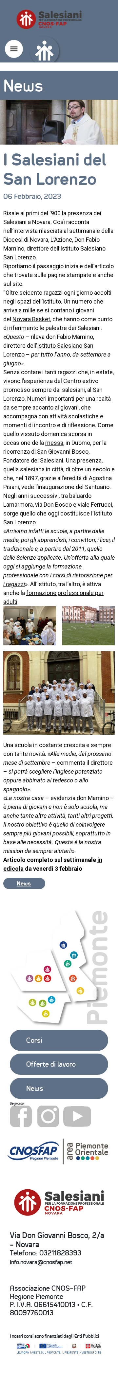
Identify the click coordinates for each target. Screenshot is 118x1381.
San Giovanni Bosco (62, 451)
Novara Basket (31, 319)
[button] (24, 883)
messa (54, 442)
